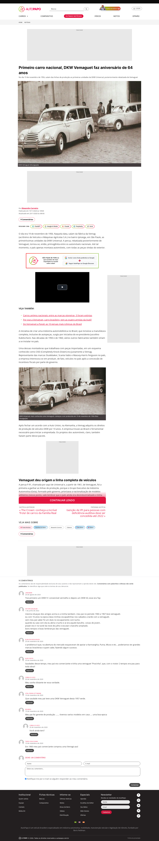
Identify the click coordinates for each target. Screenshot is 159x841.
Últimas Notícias (66, 799)
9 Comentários (27, 219)
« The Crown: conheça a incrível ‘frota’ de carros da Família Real (38, 511)
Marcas (42, 799)
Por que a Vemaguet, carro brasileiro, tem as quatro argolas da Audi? (57, 319)
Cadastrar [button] (106, 812)
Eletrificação (64, 815)
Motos (62, 803)
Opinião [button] (135, 16)
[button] (86, 8)
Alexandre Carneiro (30, 208)
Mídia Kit (22, 811)
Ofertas (83, 815)
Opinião (83, 799)
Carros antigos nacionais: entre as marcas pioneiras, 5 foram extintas (57, 315)
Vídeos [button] (97, 16)
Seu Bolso (80, 527)
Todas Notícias (26, 527)
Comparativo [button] (47, 16)
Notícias (27, 22)
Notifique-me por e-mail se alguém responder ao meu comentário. (57, 778)
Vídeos (91, 527)
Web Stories (84, 811)
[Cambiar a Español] (84, 822)
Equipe (21, 803)
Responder (29, 602)
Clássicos (69, 527)
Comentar (134, 785)
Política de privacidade (134, 838)
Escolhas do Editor (40, 527)
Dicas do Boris (65, 807)
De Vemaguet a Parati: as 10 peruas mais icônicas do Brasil (52, 324)
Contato (21, 807)
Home (20, 22)
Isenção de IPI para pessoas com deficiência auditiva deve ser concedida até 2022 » (86, 513)
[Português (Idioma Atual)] (75, 822)
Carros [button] (22, 16)
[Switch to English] (79, 822)
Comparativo (43, 803)
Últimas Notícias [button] (74, 16)
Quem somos (23, 799)
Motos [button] (116, 16)
